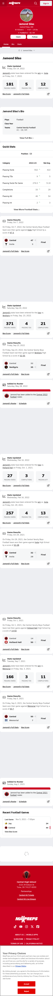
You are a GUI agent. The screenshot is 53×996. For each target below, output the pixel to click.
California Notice (34, 943)
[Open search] (35, 3)
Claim (18, 37)
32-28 (16, 545)
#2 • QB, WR (26, 33)
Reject (26, 991)
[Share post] (48, 94)
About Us (19, 934)
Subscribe (18, 939)
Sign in (46, 3)
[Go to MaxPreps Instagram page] (26, 927)
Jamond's (6, 73)
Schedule (22, 403)
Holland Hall (8, 467)
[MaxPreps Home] (14, 3)
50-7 (12, 709)
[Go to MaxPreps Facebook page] (37, 927)
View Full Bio (26, 137)
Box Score (7, 94)
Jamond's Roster (9, 403)
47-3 (12, 232)
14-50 (14, 631)
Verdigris (6, 315)
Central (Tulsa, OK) (26, 27)
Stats (19, 44)
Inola (46, 73)
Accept (26, 984)
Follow (35, 37)
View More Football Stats (26, 209)
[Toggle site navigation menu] (3, 3)
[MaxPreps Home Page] (19, 50)
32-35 (22, 355)
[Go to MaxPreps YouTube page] (20, 927)
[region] (26, 970)
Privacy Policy (32, 939)
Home (6, 44)
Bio (13, 44)
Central (12, 240)
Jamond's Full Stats (21, 94)
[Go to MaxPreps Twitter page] (32, 927)
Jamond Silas (26, 24)
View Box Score (11, 831)
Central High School (26, 881)
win (39, 73)
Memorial (7, 669)
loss (39, 312)
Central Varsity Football (26, 127)
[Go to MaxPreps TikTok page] (15, 927)
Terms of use (17, 943)
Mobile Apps (32, 934)
